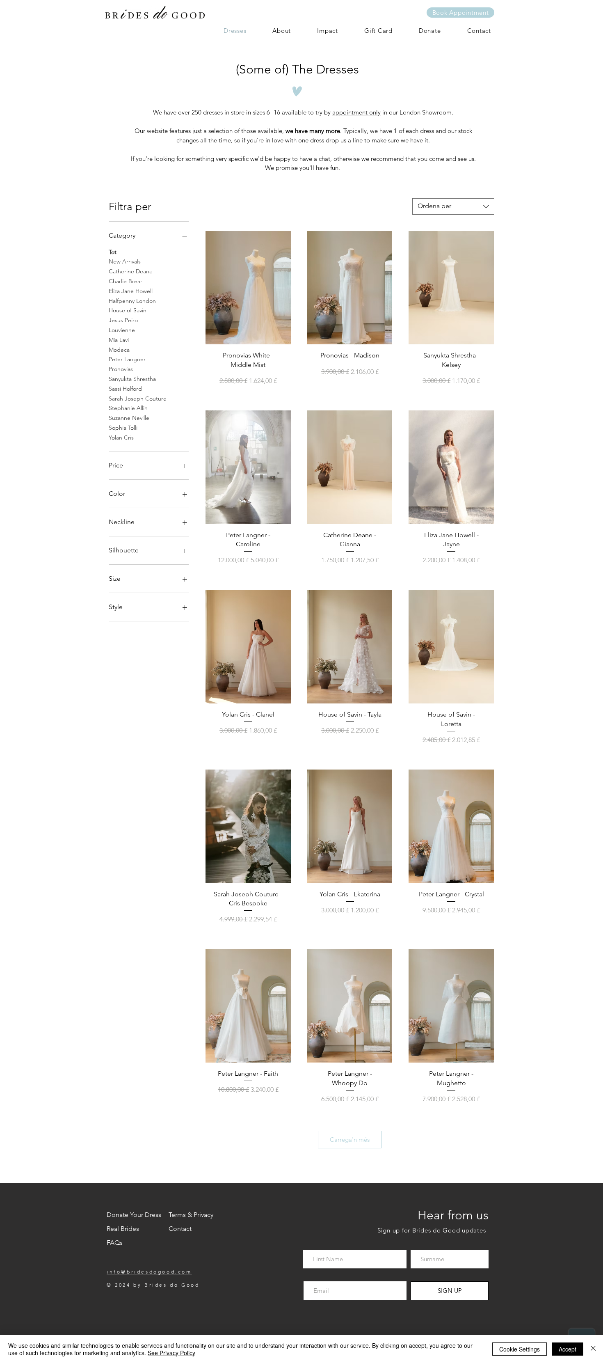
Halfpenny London (132, 301)
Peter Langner (127, 359)
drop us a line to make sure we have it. (378, 140)
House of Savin (127, 310)
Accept (567, 1349)
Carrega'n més (350, 1139)
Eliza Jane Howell (131, 291)
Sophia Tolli (123, 427)
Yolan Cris (121, 437)
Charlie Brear (125, 281)
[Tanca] (593, 1349)
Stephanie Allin (128, 408)
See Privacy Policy (171, 1353)
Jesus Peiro (123, 320)
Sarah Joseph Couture (138, 398)
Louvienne (122, 330)
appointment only (356, 112)
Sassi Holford (125, 388)
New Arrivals (125, 261)
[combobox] (453, 206)
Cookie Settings (519, 1349)
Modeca (119, 349)
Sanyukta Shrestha (132, 379)
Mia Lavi (119, 340)
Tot (112, 252)
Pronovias (121, 369)
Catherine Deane (131, 271)
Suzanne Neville (129, 417)
